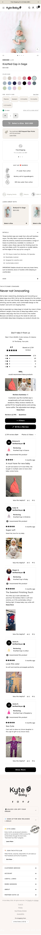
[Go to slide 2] (19, 55)
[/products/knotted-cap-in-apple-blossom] (24, 78)
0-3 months (24, 99)
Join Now (9, 859)
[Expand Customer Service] (35, 868)
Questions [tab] (22, 415)
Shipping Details (12, 194)
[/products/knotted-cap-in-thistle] (14, 88)
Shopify (29, 900)
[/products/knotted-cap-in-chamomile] (19, 88)
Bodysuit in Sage (19, 208)
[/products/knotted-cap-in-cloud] (5, 78)
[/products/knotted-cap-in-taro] (19, 83)
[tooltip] (27, 394)
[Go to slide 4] (23, 55)
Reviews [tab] (10, 415)
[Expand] (35, 810)
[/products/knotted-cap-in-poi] (29, 83)
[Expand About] (35, 889)
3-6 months (34, 99)
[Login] (33, 7)
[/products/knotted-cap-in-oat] (9, 78)
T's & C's (20, 904)
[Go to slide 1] (17, 55)
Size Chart (35, 94)
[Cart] (37, 7)
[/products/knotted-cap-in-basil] (5, 88)
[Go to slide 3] (21, 55)
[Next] (38, 2)
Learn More (13, 135)
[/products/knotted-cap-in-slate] (9, 83)
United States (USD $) (19, 921)
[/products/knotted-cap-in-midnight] (24, 83)
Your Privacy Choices (21, 911)
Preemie (6, 99)
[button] (8, 60)
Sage (4, 278)
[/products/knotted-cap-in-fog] (5, 83)
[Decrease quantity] (5, 115)
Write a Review (25, 427)
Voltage (36, 900)
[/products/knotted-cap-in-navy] (14, 83)
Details (6, 232)
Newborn (14, 99)
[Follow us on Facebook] (12, 801)
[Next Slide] (34, 384)
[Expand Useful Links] (35, 878)
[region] (20, 384)
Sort (17, 435)
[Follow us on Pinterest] (23, 801)
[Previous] (2, 2)
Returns (26, 194)
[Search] (29, 8)
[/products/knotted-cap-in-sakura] (14, 78)
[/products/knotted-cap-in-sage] (34, 78)
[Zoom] (37, 49)
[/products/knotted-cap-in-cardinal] (29, 78)
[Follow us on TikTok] (28, 801)
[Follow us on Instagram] (17, 801)
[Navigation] (3, 7)
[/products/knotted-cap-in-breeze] (9, 88)
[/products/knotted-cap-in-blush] (19, 78)
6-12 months (7, 105)
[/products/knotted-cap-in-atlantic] (34, 83)
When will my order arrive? (30, 110)
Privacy (20, 907)
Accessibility (20, 914)
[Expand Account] (35, 873)
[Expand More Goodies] (35, 884)
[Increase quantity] (15, 115)
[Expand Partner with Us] (35, 895)
